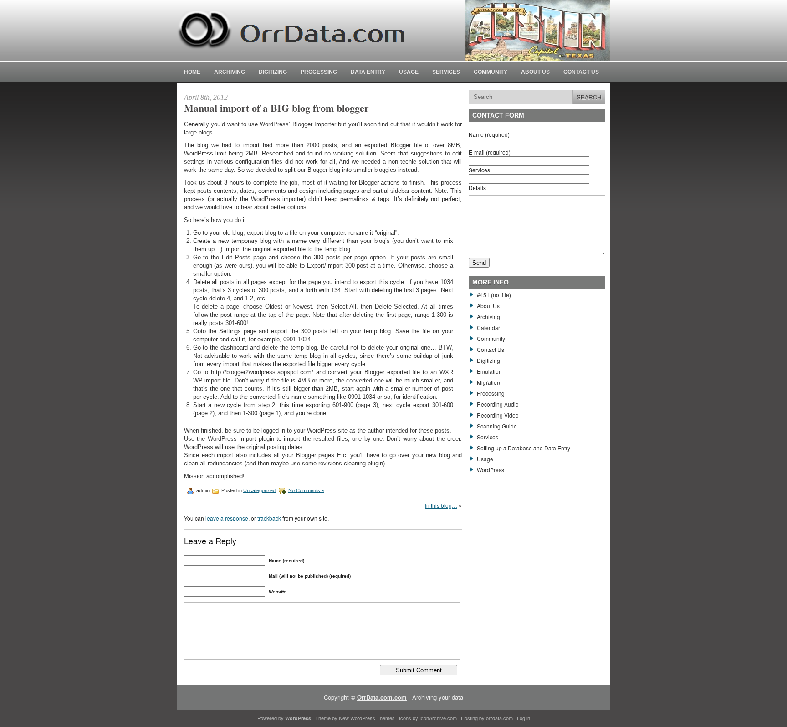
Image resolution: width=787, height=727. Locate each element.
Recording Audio (498, 404)
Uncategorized (259, 490)
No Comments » (306, 490)
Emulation (489, 371)
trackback (269, 518)
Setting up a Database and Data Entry (523, 448)
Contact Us (581, 72)
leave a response (226, 518)
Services (446, 72)
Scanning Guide (497, 426)
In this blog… (441, 505)
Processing (319, 72)
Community (490, 72)
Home (192, 72)
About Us (535, 72)
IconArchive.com (438, 718)
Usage (409, 72)
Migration (488, 382)
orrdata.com (499, 718)
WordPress (490, 470)
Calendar (488, 327)
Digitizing (273, 72)
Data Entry (368, 72)
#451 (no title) (494, 295)
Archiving (229, 72)
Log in (523, 718)
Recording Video (498, 415)
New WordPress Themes (367, 718)
